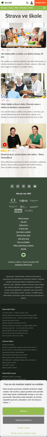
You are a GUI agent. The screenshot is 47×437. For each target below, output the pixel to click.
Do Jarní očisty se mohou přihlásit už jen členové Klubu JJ (19, 350)
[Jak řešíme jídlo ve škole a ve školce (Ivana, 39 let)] (23, 35)
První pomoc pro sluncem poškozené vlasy (15, 333)
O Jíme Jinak (23, 228)
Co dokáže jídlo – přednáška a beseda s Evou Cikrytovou (19, 360)
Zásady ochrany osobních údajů (23, 433)
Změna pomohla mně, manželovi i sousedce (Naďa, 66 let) (19, 325)
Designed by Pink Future (23, 265)
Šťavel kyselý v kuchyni (9, 362)
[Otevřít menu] (44, 8)
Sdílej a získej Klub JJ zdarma (23, 245)
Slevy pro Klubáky (23, 242)
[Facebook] (12, 186)
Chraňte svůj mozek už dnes (10, 320)
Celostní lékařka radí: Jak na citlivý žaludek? (15, 330)
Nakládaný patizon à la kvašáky (11, 376)
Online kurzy (23, 225)
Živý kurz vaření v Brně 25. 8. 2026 (12, 335)
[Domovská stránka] (6, 3)
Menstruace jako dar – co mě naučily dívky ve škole (17, 328)
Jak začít (23, 222)
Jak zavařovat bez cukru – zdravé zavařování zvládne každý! (20, 318)
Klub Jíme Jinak (23, 239)
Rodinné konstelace (8, 344)
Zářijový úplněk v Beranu (9, 367)
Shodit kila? (40, 3)
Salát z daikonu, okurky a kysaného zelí (14, 379)
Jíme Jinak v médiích (23, 232)
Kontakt (23, 249)
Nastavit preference (23, 420)
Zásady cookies (23, 428)
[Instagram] (18, 186)
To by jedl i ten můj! (8, 365)
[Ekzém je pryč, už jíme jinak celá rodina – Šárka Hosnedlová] (23, 136)
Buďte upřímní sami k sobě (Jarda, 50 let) (14, 357)
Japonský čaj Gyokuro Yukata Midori (13, 352)
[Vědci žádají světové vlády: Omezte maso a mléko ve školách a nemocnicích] (23, 85)
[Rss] (29, 186)
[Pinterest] (23, 186)
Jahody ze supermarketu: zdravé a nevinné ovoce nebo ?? (19, 347)
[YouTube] (35, 186)
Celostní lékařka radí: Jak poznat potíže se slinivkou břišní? (19, 315)
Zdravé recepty (23, 218)
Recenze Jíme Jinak (23, 235)
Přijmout (23, 411)
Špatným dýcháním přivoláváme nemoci (14, 323)
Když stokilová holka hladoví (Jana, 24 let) (14, 355)
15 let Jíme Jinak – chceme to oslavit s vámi (15, 312)
